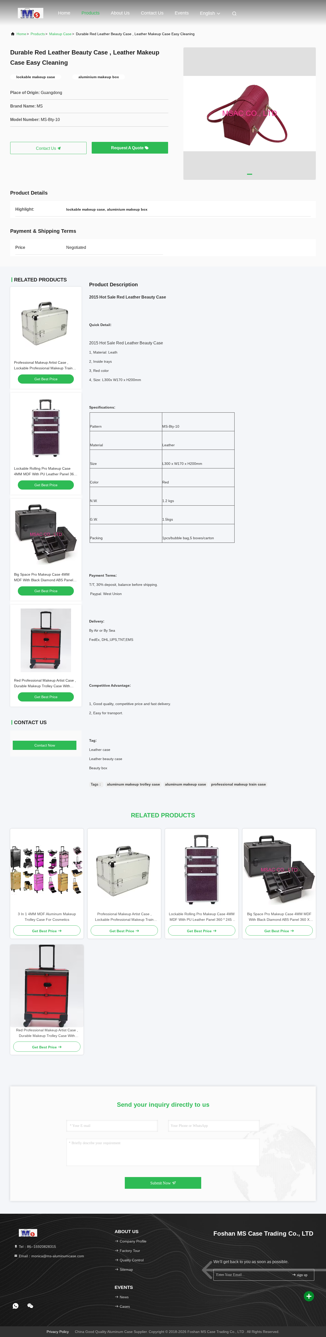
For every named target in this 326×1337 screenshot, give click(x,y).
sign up (301, 1275)
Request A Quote (128, 148)
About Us (120, 13)
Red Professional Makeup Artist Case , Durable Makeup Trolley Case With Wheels (45, 686)
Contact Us (152, 13)
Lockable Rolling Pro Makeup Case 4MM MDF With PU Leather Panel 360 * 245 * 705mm (45, 474)
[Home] (30, 13)
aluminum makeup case (185, 784)
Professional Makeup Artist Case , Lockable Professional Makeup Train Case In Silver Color (43, 368)
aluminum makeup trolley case (133, 784)
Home (64, 13)
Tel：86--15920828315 (37, 1247)
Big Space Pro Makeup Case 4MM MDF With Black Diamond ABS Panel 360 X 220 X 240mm (43, 580)
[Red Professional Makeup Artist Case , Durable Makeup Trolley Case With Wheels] (47, 986)
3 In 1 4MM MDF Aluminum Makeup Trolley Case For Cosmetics (47, 917)
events (182, 13)
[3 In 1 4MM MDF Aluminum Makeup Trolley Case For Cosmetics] (47, 870)
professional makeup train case (238, 784)
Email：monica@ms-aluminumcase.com (51, 1256)
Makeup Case (60, 34)
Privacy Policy (58, 1332)
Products (91, 13)
